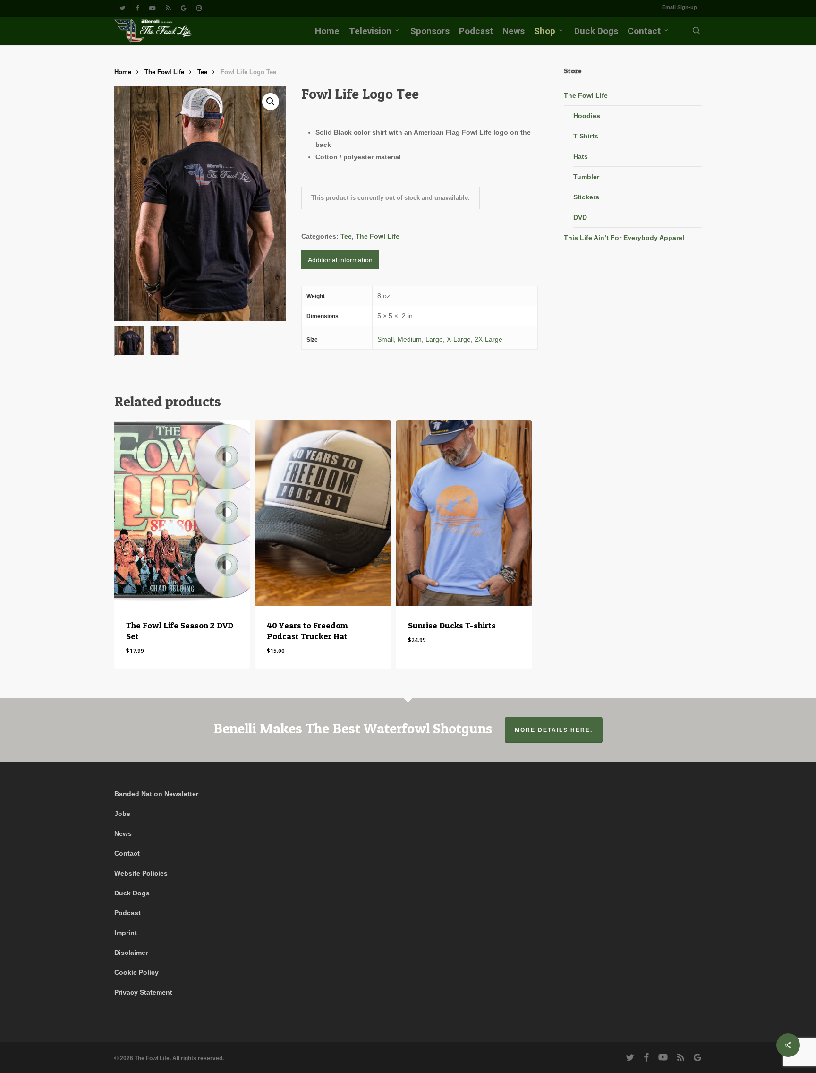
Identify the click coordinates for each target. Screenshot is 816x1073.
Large (434, 339)
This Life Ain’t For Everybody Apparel (624, 237)
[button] (270, 101)
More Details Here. (554, 730)
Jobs (122, 813)
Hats (580, 156)
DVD (580, 217)
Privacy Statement (143, 992)
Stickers (586, 197)
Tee (202, 72)
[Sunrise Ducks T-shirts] (464, 513)
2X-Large (488, 339)
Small (385, 339)
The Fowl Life (164, 72)
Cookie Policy (136, 972)
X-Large (459, 339)
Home (122, 72)
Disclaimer (131, 952)
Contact (127, 853)
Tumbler (586, 176)
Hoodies (586, 116)
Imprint (125, 932)
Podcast (127, 913)
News (123, 833)
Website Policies (141, 873)
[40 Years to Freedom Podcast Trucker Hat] (323, 513)
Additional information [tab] (340, 260)
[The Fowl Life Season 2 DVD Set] (182, 513)
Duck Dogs (132, 893)
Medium (410, 339)
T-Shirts (585, 136)
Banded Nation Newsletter (156, 794)
